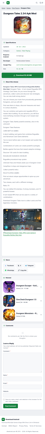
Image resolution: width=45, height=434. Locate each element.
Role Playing (15, 8)
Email (5, 383)
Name (5, 375)
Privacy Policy (23, 426)
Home (3, 8)
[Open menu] (3, 3)
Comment (6, 351)
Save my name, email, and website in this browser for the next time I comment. (23, 400)
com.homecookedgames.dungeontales (29, 65)
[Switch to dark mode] (41, 3)
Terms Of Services (35, 426)
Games (9, 8)
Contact (4, 426)
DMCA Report (12, 426)
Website (5, 391)
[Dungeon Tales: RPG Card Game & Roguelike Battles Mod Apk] (22, 219)
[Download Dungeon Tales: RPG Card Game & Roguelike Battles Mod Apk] (22, 242)
